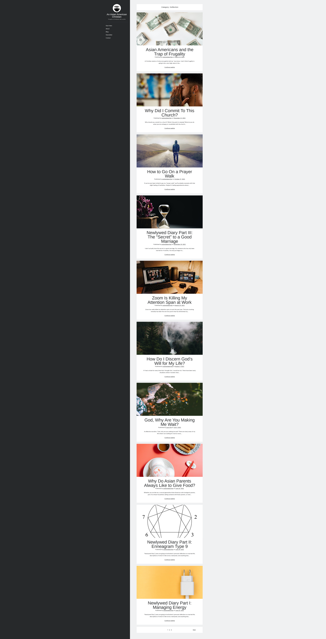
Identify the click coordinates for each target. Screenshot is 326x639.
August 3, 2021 (179, 366)
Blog (107, 32)
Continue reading (169, 67)
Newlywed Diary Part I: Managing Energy (170, 582)
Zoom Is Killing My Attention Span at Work (170, 277)
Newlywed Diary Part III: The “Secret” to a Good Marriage (170, 211)
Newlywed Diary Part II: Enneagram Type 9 (170, 521)
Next (194, 630)
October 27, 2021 (179, 179)
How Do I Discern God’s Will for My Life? (170, 338)
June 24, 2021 (179, 549)
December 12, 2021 (179, 118)
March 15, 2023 (179, 57)
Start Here (109, 25)
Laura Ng (169, 427)
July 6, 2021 (177, 427)
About (108, 28)
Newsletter (109, 35)
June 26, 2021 (179, 488)
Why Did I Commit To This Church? (170, 89)
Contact (108, 38)
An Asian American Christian (117, 15)
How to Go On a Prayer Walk (170, 150)
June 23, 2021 (179, 610)
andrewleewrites (168, 57)
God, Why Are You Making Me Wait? (170, 399)
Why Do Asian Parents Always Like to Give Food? (170, 460)
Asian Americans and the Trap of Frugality (170, 28)
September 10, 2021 (180, 244)
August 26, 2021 (180, 305)
